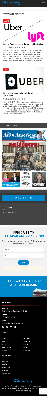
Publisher (5, 371)
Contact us (6, 374)
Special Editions (23, 198)
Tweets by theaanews (9, 212)
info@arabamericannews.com (12, 323)
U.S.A (5, 69)
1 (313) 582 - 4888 (8, 317)
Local (4, 338)
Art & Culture (6, 347)
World (4, 344)
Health (26, 347)
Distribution (6, 368)
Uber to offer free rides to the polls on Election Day (23, 44)
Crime (26, 344)
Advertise (5, 365)
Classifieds (27, 351)
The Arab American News (19, 386)
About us (5, 361)
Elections (27, 338)
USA (3, 341)
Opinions (27, 341)
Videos (4, 351)
